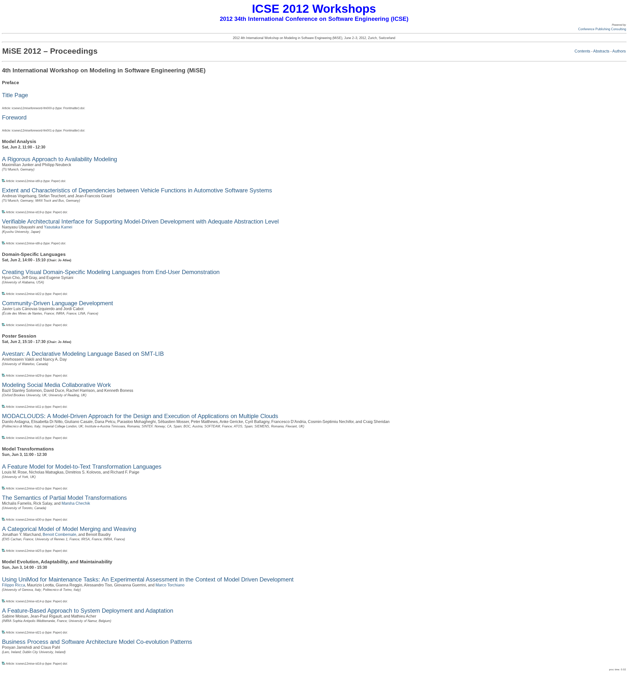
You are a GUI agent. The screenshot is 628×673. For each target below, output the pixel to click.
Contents (582, 51)
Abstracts (601, 51)
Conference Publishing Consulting (602, 29)
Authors (619, 51)
